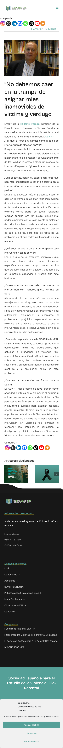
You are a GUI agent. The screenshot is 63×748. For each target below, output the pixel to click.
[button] (6, 474)
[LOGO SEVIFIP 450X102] (16, 6)
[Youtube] (37, 23)
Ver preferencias (31, 741)
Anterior (38, 28)
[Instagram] (2, 23)
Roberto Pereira (30, 123)
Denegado (31, 733)
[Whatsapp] (25, 23)
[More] (42, 23)
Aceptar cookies (31, 725)
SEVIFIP (49, 136)
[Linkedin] (14, 23)
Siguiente (50, 28)
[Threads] (31, 23)
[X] (8, 23)
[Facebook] (20, 23)
